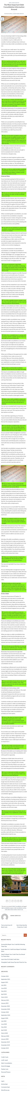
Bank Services (20, 13)
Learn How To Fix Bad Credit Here (10, 959)
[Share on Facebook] (9, 901)
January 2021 (4, 1003)
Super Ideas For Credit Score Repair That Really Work (13, 950)
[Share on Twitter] (12, 901)
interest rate (20, 909)
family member (13, 909)
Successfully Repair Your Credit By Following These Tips (13, 945)
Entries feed (4, 1084)
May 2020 (4, 1027)
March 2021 (4, 997)
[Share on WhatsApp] (7, 901)
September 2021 (5, 979)
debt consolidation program (8, 908)
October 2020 (5, 1012)
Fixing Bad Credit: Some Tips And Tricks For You (14, 962)
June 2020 (4, 1024)
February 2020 (5, 1036)
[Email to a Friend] (15, 901)
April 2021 (4, 994)
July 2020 (3, 1021)
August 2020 (4, 1018)
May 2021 (4, 991)
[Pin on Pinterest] (18, 901)
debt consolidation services (20, 908)
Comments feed (5, 1087)
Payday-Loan (4, 1069)
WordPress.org (5, 1090)
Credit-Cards (4, 1057)
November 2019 (5, 1045)
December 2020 (5, 1006)
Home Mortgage (5, 1066)
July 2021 (3, 985)
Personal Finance (5, 1072)
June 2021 (4, 988)
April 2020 (4, 1030)
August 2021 (4, 982)
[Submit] (25, 935)
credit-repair (4, 1060)
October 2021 (5, 976)
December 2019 (5, 1042)
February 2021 (5, 1000)
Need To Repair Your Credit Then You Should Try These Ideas (13, 955)
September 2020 (5, 1015)
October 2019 (5, 1048)
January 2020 (4, 1039)
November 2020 (5, 1009)
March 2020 (4, 1033)
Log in (2, 1081)
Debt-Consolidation (14, 2)
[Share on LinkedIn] (21, 901)
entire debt (7, 909)
